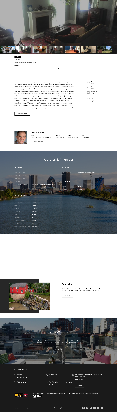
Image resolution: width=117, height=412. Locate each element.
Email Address (79, 379)
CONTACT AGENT (38, 141)
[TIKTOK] (101, 408)
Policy (26, 407)
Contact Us (58, 349)
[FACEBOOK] (83, 408)
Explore (67, 295)
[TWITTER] (94, 408)
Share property (22, 113)
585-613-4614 (60, 137)
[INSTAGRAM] (87, 408)
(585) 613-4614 (53, 376)
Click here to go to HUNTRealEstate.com (87, 393)
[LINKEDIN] (91, 408)
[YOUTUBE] (98, 408)
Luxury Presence (66, 408)
